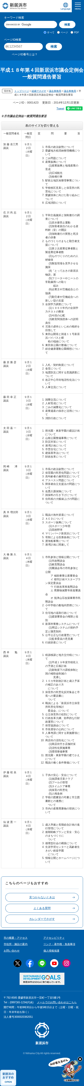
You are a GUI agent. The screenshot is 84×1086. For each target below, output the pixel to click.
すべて (50, 32)
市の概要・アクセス (16, 937)
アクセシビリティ (54, 937)
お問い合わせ (12, 950)
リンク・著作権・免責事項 (59, 944)
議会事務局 (55, 91)
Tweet (60, 108)
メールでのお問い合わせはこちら (57, 1002)
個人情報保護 (51, 950)
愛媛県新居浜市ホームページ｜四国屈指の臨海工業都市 (14, 5)
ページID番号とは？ (25, 54)
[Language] (66, 6)
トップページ (21, 91)
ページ (64, 32)
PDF (76, 32)
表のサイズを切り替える (42, 125)
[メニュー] (78, 6)
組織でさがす (39, 91)
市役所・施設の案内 (16, 944)
